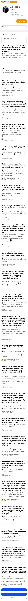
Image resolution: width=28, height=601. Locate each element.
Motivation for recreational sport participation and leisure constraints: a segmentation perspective (13, 126)
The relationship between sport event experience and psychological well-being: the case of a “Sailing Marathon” (13, 464)
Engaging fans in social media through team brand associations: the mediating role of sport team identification (12, 188)
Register (21, 1)
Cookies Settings (14, 597)
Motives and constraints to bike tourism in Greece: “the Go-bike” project (12, 347)
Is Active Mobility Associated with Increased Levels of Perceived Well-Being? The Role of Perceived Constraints (13, 48)
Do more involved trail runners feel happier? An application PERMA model (13, 148)
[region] (14, 587)
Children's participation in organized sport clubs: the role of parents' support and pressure (13, 82)
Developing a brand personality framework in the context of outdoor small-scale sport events (13, 531)
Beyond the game (7, 68)
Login (13, 1)
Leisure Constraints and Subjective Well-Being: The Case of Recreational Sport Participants (13, 207)
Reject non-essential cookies (14, 594)
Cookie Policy (6, 585)
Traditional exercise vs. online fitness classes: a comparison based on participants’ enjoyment (13, 420)
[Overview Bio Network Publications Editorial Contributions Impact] (14, 26)
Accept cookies (14, 589)
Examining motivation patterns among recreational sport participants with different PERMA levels (12, 253)
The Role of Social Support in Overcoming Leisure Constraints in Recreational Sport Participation (13, 165)
